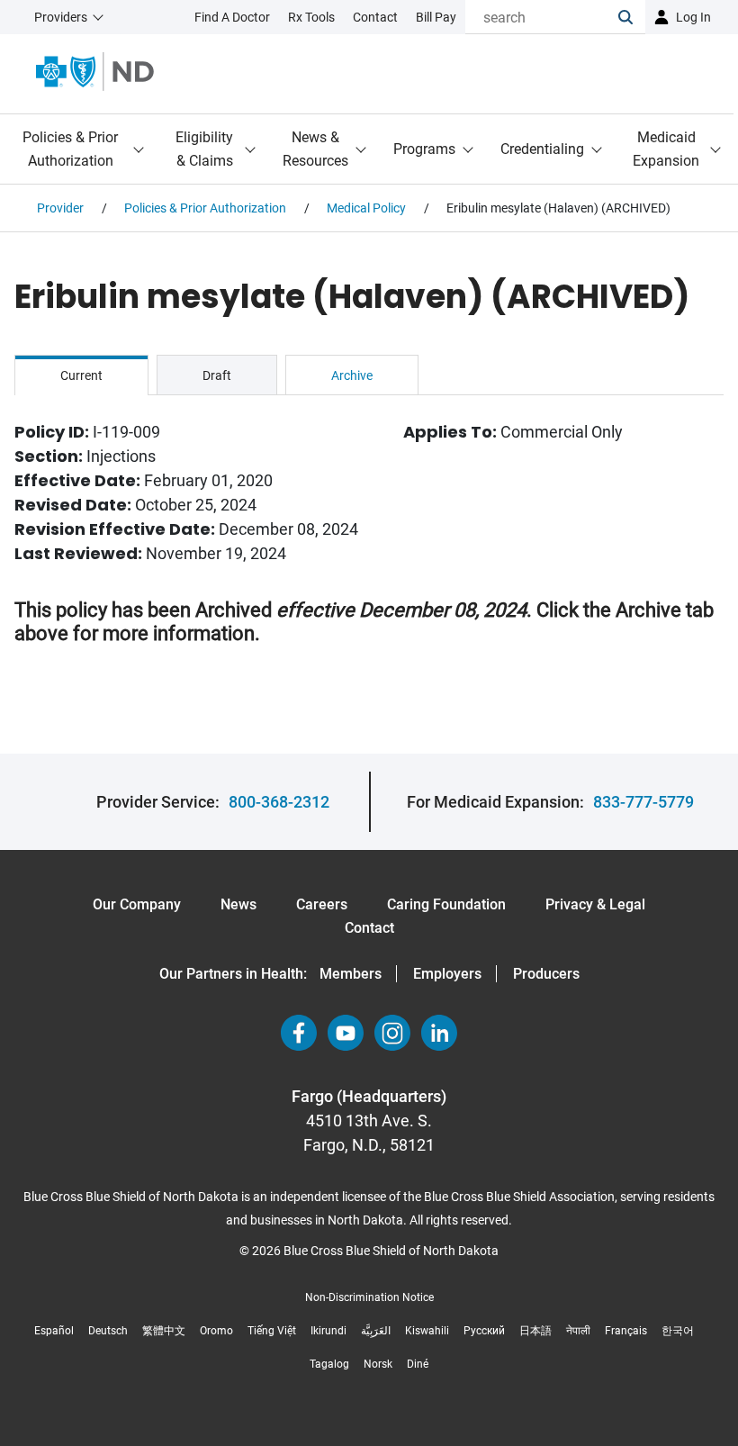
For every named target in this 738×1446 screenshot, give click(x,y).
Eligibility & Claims (204, 149)
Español (54, 1330)
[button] (631, 17)
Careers (321, 904)
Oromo (216, 1330)
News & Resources (315, 149)
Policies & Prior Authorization (70, 149)
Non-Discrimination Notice (369, 1297)
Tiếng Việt (272, 1330)
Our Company (137, 904)
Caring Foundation (446, 904)
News (238, 904)
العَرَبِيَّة (376, 1330)
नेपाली (578, 1330)
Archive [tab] (352, 375)
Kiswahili (427, 1330)
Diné (417, 1364)
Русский (484, 1330)
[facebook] (299, 1033)
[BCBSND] (95, 71)
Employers (447, 973)
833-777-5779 (643, 801)
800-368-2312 (279, 801)
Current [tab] (81, 375)
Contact (369, 927)
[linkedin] (439, 1033)
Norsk (378, 1364)
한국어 (678, 1330)
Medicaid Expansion (666, 149)
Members (351, 973)
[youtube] (346, 1033)
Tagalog (329, 1364)
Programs (424, 149)
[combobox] (541, 17)
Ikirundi (328, 1330)
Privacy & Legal (595, 904)
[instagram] (392, 1033)
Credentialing (542, 149)
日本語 (535, 1330)
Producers (546, 973)
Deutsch (108, 1330)
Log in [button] (693, 17)
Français (626, 1330)
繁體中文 (163, 1330)
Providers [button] (60, 17)
